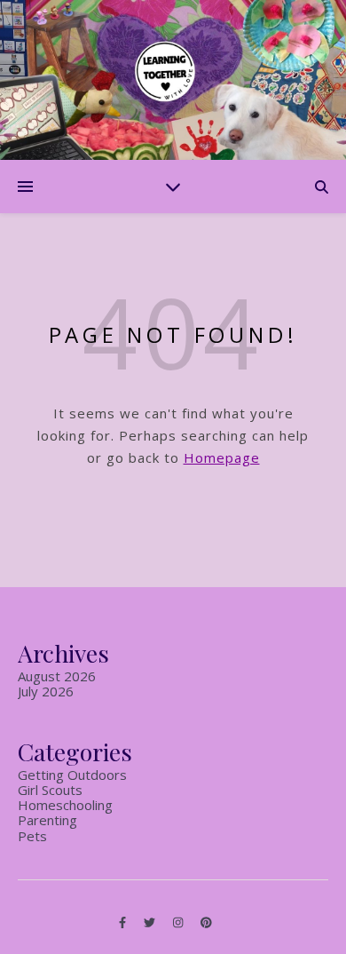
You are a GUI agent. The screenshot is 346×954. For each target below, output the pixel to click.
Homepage (222, 457)
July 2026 (46, 691)
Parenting (47, 820)
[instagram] (179, 923)
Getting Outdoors (72, 774)
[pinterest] (206, 923)
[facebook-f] (124, 923)
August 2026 (57, 676)
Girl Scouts (50, 790)
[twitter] (151, 923)
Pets (32, 836)
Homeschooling (65, 805)
